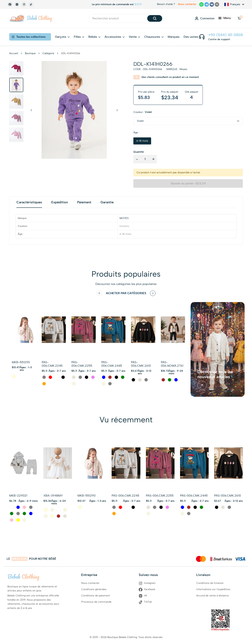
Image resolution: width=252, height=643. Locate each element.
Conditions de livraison (210, 583)
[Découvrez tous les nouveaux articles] (202, 385)
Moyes (183, 69)
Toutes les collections (31, 36)
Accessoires (113, 36)
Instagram (150, 583)
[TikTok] (31, 4)
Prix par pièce (146, 91)
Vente (133, 36)
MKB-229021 (18, 495)
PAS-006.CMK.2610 (141, 363)
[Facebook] (10, 4)
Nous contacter (187, 4)
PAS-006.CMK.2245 (52, 363)
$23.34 (169, 97)
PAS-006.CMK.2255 (81, 363)
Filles (77, 36)
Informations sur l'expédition (213, 589)
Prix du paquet (169, 91)
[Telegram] (206, 4)
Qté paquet (191, 91)
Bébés (92, 36)
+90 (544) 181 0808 (225, 35)
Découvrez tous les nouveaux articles (215, 374)
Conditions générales (93, 589)
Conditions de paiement (95, 595)
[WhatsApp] (201, 4)
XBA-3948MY (53, 495)
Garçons (60, 36)
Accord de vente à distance (212, 595)
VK (145, 595)
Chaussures (152, 36)
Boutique (30, 53)
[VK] (17, 4)
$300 (138, 4)
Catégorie (48, 53)
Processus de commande (96, 601)
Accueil (13, 53)
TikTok (148, 601)
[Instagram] (24, 4)
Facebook (149, 589)
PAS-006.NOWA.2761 (172, 363)
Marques (173, 36)
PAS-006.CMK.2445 (111, 363)
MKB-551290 (21, 362)
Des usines (191, 36)
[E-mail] (217, 4)
